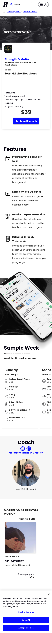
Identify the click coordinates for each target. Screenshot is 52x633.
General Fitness (30, 11)
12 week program (26, 574)
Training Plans (14, 11)
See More (26, 548)
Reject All (25, 620)
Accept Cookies (26, 628)
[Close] (49, 594)
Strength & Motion (17, 59)
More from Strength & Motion (26, 452)
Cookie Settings (26, 612)
